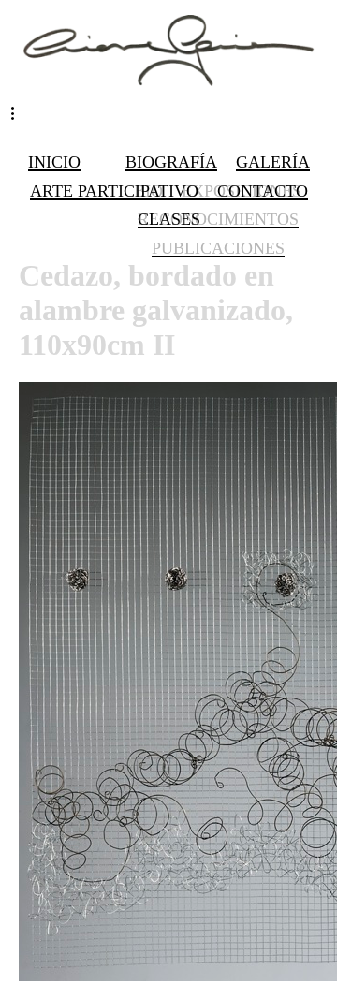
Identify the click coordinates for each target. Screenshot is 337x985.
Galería (273, 162)
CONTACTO (262, 191)
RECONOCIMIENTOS (218, 219)
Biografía (171, 162)
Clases (169, 219)
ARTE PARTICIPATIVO (114, 191)
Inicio (54, 162)
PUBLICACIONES (218, 248)
